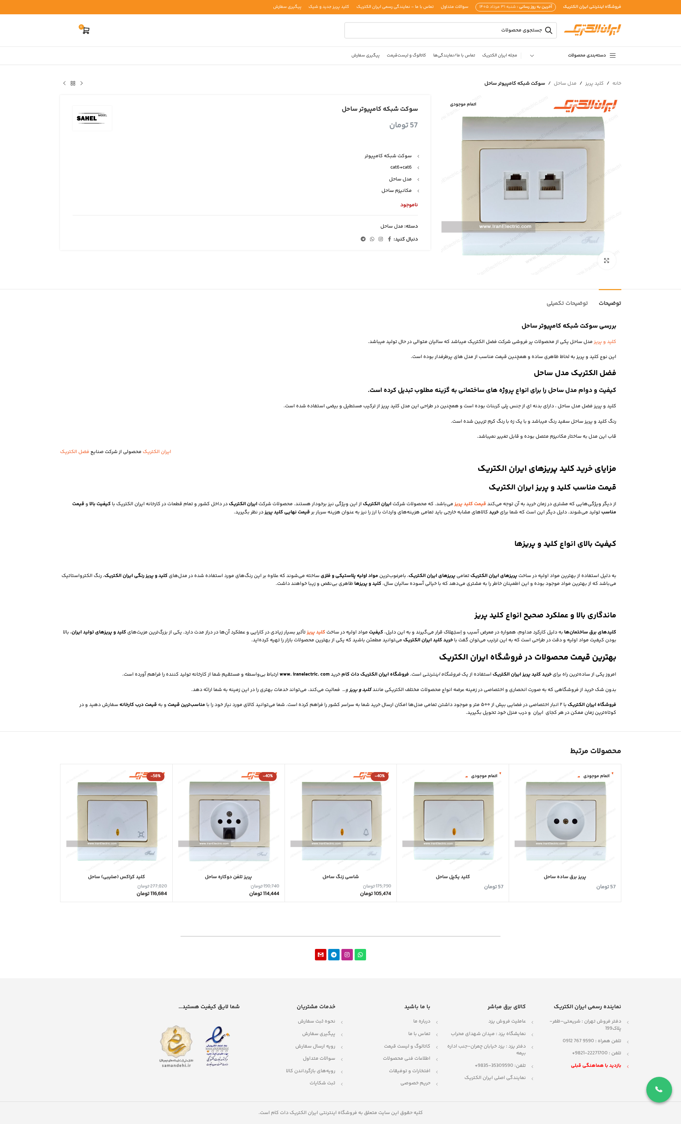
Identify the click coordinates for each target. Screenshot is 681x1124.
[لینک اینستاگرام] (380, 239)
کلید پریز (594, 84)
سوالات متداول (319, 1059)
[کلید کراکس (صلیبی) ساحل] (116, 820)
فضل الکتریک (74, 452)
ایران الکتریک (157, 452)
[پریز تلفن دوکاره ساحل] (228, 820)
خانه (616, 84)
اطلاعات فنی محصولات (406, 1059)
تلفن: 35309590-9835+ (500, 1066)
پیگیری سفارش (318, 1034)
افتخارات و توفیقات (409, 1071)
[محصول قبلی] (81, 83)
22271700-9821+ (590, 1053)
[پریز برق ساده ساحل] (565, 820)
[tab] (610, 300)
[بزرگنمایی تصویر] (607, 260)
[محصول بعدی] (64, 83)
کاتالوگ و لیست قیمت (407, 1046)
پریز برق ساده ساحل (565, 877)
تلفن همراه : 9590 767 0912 (592, 1041)
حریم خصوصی (415, 1083)
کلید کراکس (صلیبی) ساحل (116, 877)
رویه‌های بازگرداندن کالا (310, 1071)
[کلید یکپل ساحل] (452, 820)
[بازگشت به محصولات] (73, 83)
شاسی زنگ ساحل (340, 877)
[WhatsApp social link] (372, 239)
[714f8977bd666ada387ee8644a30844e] (320, 954)
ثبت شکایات (322, 1083)
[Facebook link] (389, 239)
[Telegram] (334, 954)
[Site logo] (592, 30)
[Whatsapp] (360, 954)
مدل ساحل (565, 84)
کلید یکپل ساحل (453, 877)
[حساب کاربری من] (69, 30)
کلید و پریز (605, 342)
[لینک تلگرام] (363, 239)
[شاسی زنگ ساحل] (340, 820)
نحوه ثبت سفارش (316, 1021)
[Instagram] (347, 954)
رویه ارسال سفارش (315, 1046)
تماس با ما (419, 1034)
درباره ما (421, 1021)
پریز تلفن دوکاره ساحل (228, 877)
